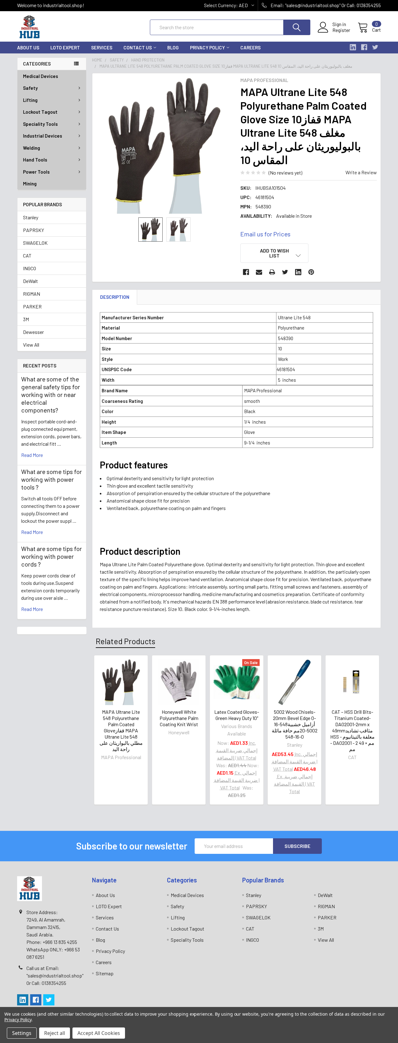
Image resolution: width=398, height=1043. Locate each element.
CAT (27, 255)
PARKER (32, 306)
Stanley (30, 217)
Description (114, 297)
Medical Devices (40, 76)
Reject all (54, 1033)
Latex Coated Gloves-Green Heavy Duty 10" (236, 715)
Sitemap (104, 973)
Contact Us (137, 47)
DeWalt (30, 281)
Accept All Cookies (98, 1033)
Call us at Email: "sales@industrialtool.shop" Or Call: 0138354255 (54, 975)
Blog (173, 47)
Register (341, 30)
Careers (250, 47)
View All (31, 345)
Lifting (30, 100)
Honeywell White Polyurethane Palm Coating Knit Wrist (179, 718)
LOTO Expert (65, 47)
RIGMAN (31, 294)
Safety (30, 88)
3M (26, 319)
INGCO (29, 268)
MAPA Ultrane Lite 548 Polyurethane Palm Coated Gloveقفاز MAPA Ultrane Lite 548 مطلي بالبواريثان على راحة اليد (121, 730)
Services (101, 47)
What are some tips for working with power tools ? (51, 479)
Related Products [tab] (125, 641)
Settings (21, 1033)
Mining (30, 183)
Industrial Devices (42, 136)
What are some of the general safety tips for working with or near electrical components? (50, 394)
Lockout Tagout (40, 112)
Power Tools (36, 172)
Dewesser (33, 332)
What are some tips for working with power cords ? (51, 556)
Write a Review (361, 172)
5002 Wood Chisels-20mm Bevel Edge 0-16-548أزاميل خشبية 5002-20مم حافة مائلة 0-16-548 (294, 724)
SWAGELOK (35, 243)
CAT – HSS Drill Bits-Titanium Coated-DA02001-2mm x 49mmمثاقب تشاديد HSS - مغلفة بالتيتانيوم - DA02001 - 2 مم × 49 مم (352, 730)
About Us (28, 47)
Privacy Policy (207, 47)
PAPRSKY (33, 230)
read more (32, 455)
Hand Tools (35, 159)
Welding (31, 148)
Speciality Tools (40, 124)
